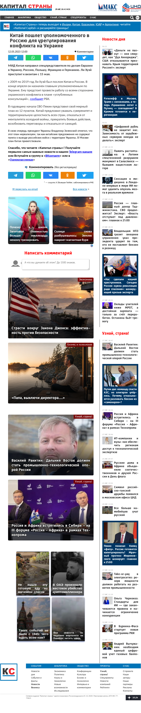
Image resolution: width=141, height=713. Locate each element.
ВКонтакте (52, 156)
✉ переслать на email (25, 189)
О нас (93, 17)
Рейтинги (105, 687)
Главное (9, 17)
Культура (81, 674)
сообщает (36, 99)
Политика (59, 674)
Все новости (80, 189)
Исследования (61, 691)
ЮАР (99, 24)
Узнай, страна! (58, 17)
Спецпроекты (78, 17)
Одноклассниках (21, 160)
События (36, 666)
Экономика (85, 279)
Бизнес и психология (79, 344)
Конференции (84, 671)
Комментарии (85, 51)
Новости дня (113, 39)
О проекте (128, 671)
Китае (76, 24)
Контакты (127, 691)
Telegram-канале (80, 152)
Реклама (127, 687)
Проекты (105, 666)
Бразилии (88, 24)
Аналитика (24, 17)
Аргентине (112, 24)
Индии (66, 24)
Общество (40, 17)
